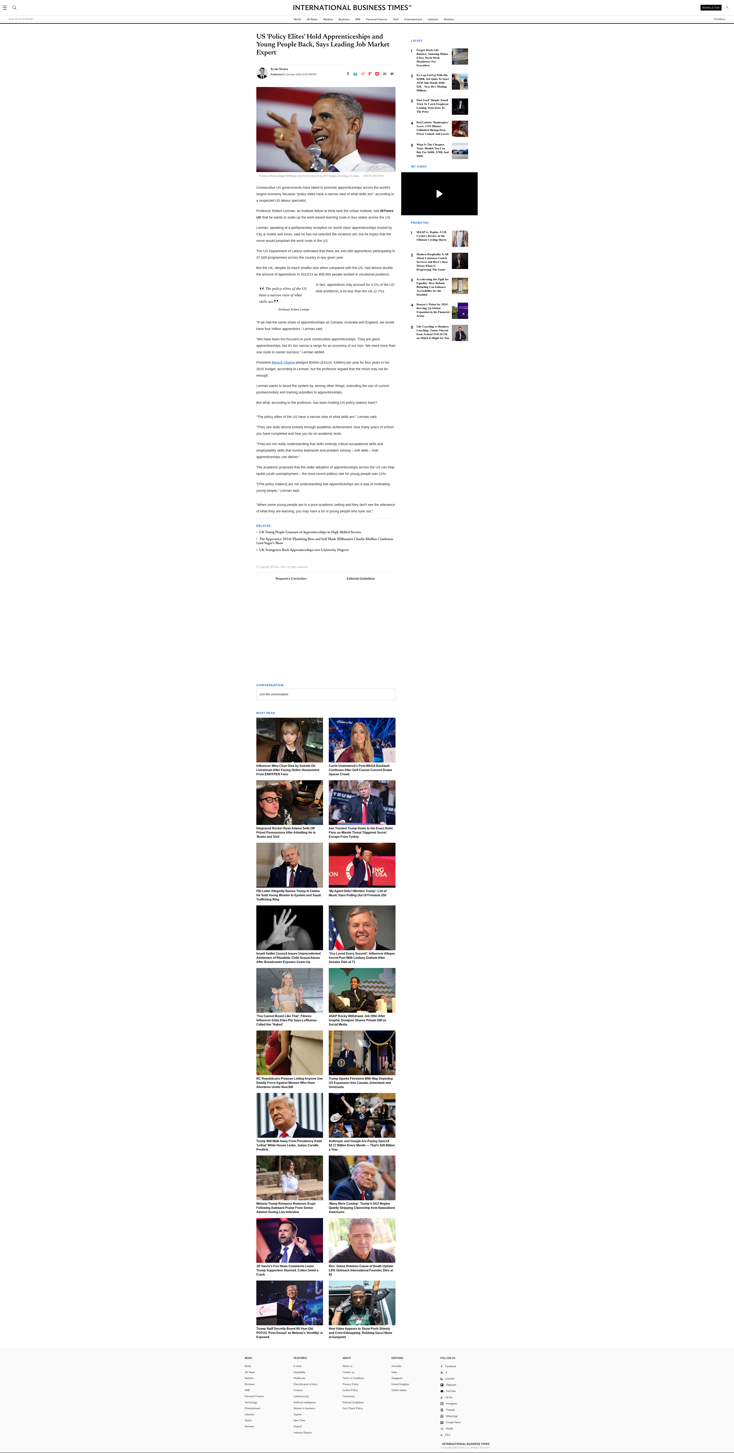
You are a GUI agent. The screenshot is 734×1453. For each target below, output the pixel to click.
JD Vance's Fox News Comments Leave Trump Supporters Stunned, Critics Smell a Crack (287, 1270)
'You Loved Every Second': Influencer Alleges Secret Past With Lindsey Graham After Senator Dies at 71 (362, 958)
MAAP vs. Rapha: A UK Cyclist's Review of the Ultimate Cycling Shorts (432, 236)
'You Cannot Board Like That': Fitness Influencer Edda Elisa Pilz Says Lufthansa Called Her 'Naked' (286, 1020)
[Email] (384, 73)
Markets (328, 19)
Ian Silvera (281, 69)
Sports (248, 1420)
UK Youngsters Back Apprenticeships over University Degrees (304, 550)
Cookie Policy (350, 1390)
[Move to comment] (392, 73)
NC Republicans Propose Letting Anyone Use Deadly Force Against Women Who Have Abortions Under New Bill (289, 1083)
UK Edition (719, 19)
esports (298, 1414)
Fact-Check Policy (353, 1408)
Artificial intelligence (305, 1402)
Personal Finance (376, 19)
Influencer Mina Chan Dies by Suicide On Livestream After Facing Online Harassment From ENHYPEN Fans (287, 770)
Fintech (298, 1426)
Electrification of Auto (305, 1384)
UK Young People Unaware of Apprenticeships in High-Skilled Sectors (310, 532)
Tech (396, 19)
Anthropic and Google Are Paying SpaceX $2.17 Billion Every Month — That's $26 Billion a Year (362, 1145)
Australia (396, 1366)
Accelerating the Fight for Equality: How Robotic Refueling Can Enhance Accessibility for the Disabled (433, 287)
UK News (312, 19)
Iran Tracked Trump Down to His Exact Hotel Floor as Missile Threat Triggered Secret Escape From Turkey (361, 832)
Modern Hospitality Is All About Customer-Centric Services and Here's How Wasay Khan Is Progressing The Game (432, 262)
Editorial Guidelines (361, 578)
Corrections (349, 1396)
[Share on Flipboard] (370, 73)
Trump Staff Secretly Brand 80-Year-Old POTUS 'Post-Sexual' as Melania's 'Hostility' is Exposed (289, 1333)
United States (399, 1390)
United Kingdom (400, 1384)
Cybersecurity (301, 1396)
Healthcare (299, 1378)
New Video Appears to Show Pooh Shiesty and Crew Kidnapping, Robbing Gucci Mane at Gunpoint (360, 1333)
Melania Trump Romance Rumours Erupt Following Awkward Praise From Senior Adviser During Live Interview (285, 1208)
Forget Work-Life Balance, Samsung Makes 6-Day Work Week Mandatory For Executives (432, 58)
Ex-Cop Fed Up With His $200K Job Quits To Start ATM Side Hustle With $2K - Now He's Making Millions (433, 83)
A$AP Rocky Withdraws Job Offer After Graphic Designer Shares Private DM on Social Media (357, 1020)
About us (347, 1366)
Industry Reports (303, 1432)
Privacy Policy (351, 1384)
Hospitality (299, 1372)
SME (358, 19)
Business (344, 19)
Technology (251, 1402)
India (394, 1372)
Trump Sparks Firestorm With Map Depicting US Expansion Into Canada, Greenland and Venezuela (361, 1083)
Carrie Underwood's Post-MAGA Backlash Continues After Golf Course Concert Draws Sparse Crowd (360, 770)
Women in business (304, 1408)
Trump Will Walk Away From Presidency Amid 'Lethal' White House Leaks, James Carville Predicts (289, 1145)
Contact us (349, 1372)
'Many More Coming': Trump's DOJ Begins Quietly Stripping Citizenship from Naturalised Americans (362, 1208)
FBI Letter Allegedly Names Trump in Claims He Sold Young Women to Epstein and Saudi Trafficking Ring (288, 895)
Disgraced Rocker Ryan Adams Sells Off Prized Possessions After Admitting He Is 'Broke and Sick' (286, 832)
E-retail (297, 1366)
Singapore (397, 1378)
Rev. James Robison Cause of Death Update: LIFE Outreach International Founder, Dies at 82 (361, 1270)
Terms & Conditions (353, 1378)
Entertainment (413, 19)
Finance (298, 1390)
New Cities (299, 1420)
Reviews (449, 19)
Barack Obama (283, 362)
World (297, 19)
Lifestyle (433, 19)
